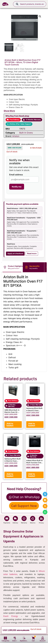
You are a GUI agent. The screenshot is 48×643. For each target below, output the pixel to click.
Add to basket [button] (10, 424)
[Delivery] (15, 518)
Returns (32, 523)
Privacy (41, 523)
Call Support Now (24, 506)
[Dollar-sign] (45, 494)
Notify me (17, 186)
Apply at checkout (15, 253)
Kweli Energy (10, 616)
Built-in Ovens (26, 132)
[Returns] (32, 518)
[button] (40, 16)
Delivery (15, 523)
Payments (6, 523)
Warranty (24, 523)
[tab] (12, 267)
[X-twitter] (45, 506)
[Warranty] (24, 518)
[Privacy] (41, 518)
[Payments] (6, 518)
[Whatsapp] (45, 512)
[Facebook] (45, 500)
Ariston (15, 136)
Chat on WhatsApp (26, 497)
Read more (31, 253)
